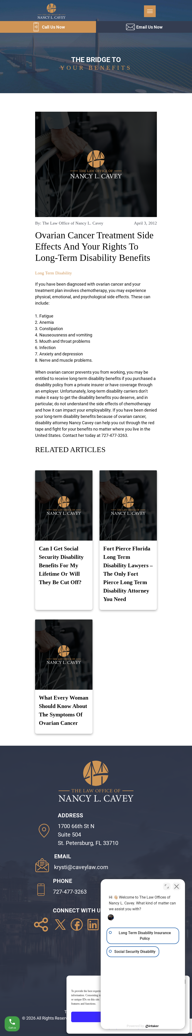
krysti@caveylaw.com (81, 867)
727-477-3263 (70, 892)
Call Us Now (53, 27)
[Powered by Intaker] (152, 1026)
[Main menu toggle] (150, 11)
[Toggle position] (166, 886)
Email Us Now (149, 27)
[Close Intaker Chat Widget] (176, 886)
